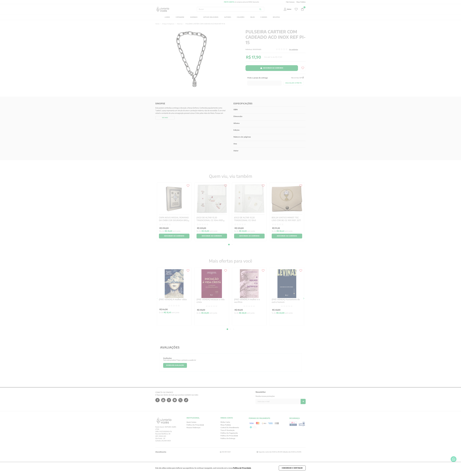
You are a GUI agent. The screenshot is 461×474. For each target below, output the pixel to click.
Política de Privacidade (242, 468)
